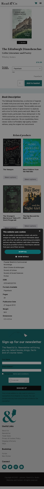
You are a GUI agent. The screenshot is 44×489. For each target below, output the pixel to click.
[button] (22, 256)
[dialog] (22, 244)
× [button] (39, 231)
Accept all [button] (23, 252)
